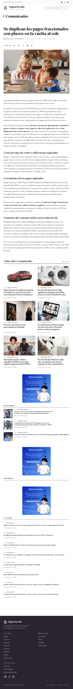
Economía (7, 645)
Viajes (40, 639)
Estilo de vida (8, 658)
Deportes (7, 649)
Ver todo (65, 261)
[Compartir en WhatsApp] (14, 45)
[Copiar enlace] (32, 45)
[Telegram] (61, 2)
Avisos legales (8, 669)
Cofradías (7, 652)
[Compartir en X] (18, 45)
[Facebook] (68, 2)
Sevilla (6, 636)
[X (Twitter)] (64, 2)
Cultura (6, 655)
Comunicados (17, 16)
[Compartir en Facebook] (23, 45)
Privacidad (59, 685)
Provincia (7, 639)
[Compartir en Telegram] (27, 45)
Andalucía (7, 642)
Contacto (7, 666)
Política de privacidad (10, 672)
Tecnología (41, 636)
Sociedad (41, 642)
